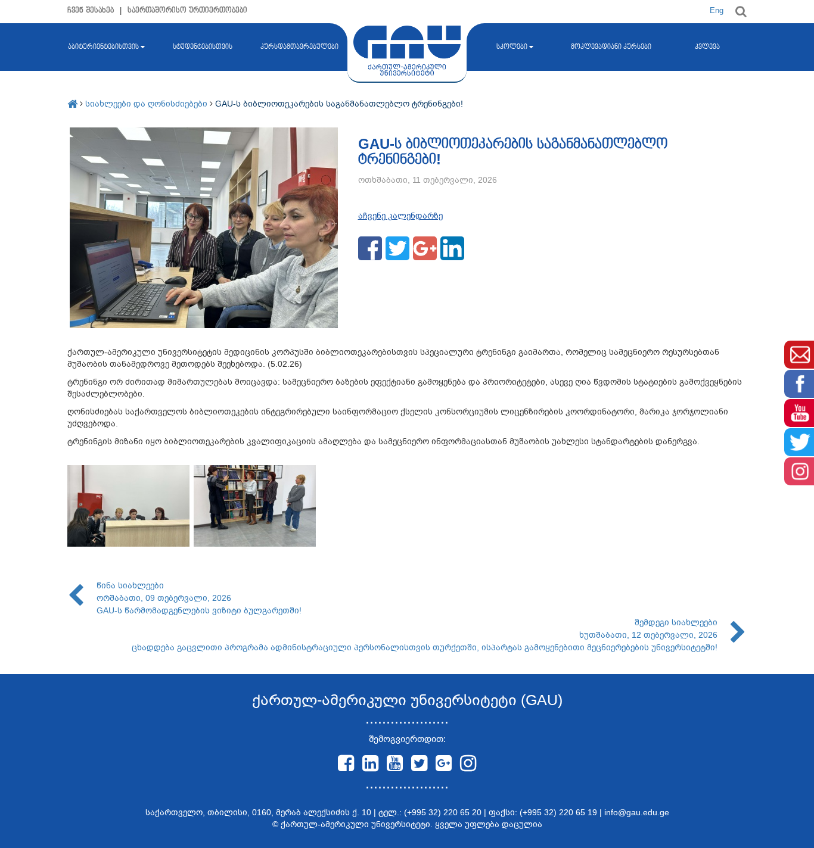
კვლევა (707, 47)
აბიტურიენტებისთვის (103, 47)
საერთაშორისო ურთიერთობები (187, 10)
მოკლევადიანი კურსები (611, 47)
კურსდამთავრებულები (299, 47)
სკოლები (511, 47)
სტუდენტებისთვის (202, 47)
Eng (716, 10)
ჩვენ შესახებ (90, 10)
